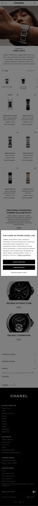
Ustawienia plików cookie (18, 272)
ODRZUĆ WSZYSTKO (19, 267)
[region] (19, 253)
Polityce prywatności (24, 255)
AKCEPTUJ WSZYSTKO (19, 262)
